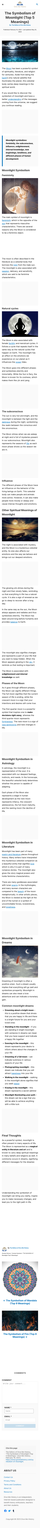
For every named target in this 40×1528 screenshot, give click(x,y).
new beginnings (9, 725)
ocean (18, 362)
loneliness (10, 907)
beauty (21, 891)
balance (14, 622)
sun (3, 223)
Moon (8, 68)
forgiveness (7, 721)
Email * (8, 1416)
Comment (7, 1380)
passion (5, 271)
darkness (6, 422)
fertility (12, 343)
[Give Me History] (20, 4)
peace (16, 1083)
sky (30, 662)
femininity (6, 220)
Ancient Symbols (17, 1253)
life (27, 443)
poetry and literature (11, 854)
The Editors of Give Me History (21, 25)
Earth (4, 78)
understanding (14, 99)
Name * (7, 1408)
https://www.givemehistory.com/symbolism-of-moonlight (19, 1461)
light (15, 265)
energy (15, 885)
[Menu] (3, 4)
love (32, 864)
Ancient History (6, 1253)
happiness (16, 1073)
